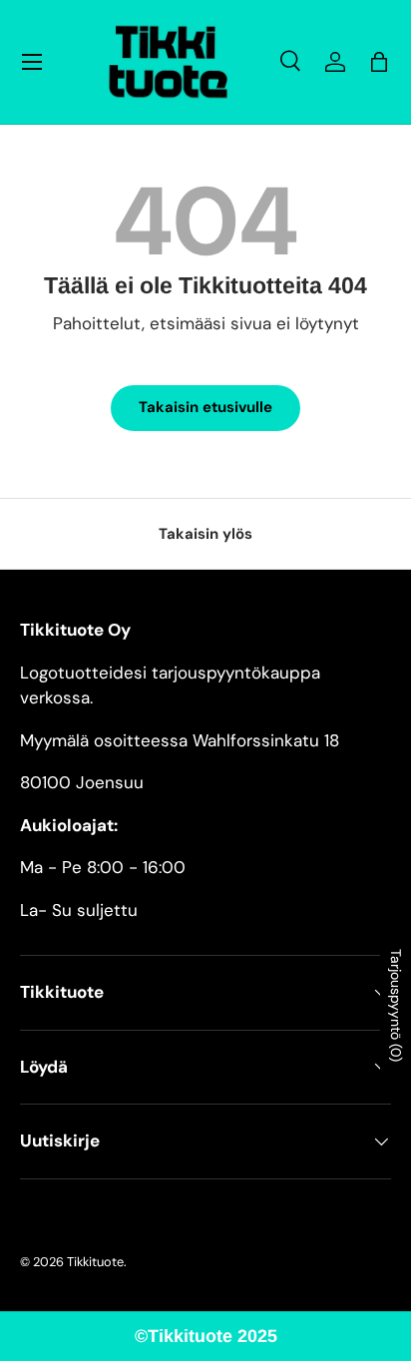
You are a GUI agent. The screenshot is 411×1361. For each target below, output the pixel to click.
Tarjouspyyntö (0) (396, 1005)
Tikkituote (95, 1261)
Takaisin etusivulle (205, 407)
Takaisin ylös (205, 534)
